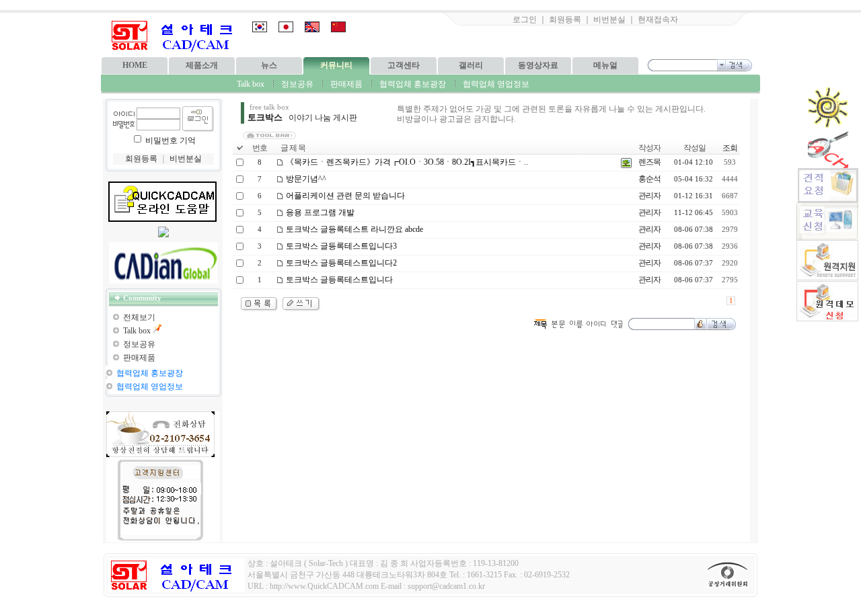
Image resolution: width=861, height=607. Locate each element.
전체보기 (139, 317)
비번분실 (609, 19)
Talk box (250, 84)
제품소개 (202, 65)
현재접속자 (658, 19)
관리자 (649, 195)
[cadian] (163, 263)
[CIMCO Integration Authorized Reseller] (163, 234)
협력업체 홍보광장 (412, 84)
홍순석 (649, 179)
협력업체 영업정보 (496, 84)
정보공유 (297, 84)
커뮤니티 (336, 65)
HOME (134, 65)
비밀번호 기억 (170, 140)
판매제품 (346, 84)
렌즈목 (649, 162)
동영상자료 (538, 65)
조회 (729, 148)
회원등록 (565, 19)
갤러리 (471, 65)
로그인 (525, 19)
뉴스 (269, 65)
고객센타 (403, 65)
